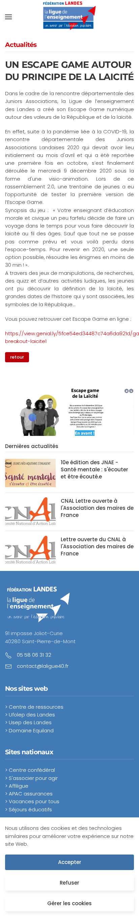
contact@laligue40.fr (42, 666)
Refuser (69, 882)
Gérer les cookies (69, 903)
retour (17, 357)
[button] (8, 16)
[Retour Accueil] (70, 16)
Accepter (69, 862)
